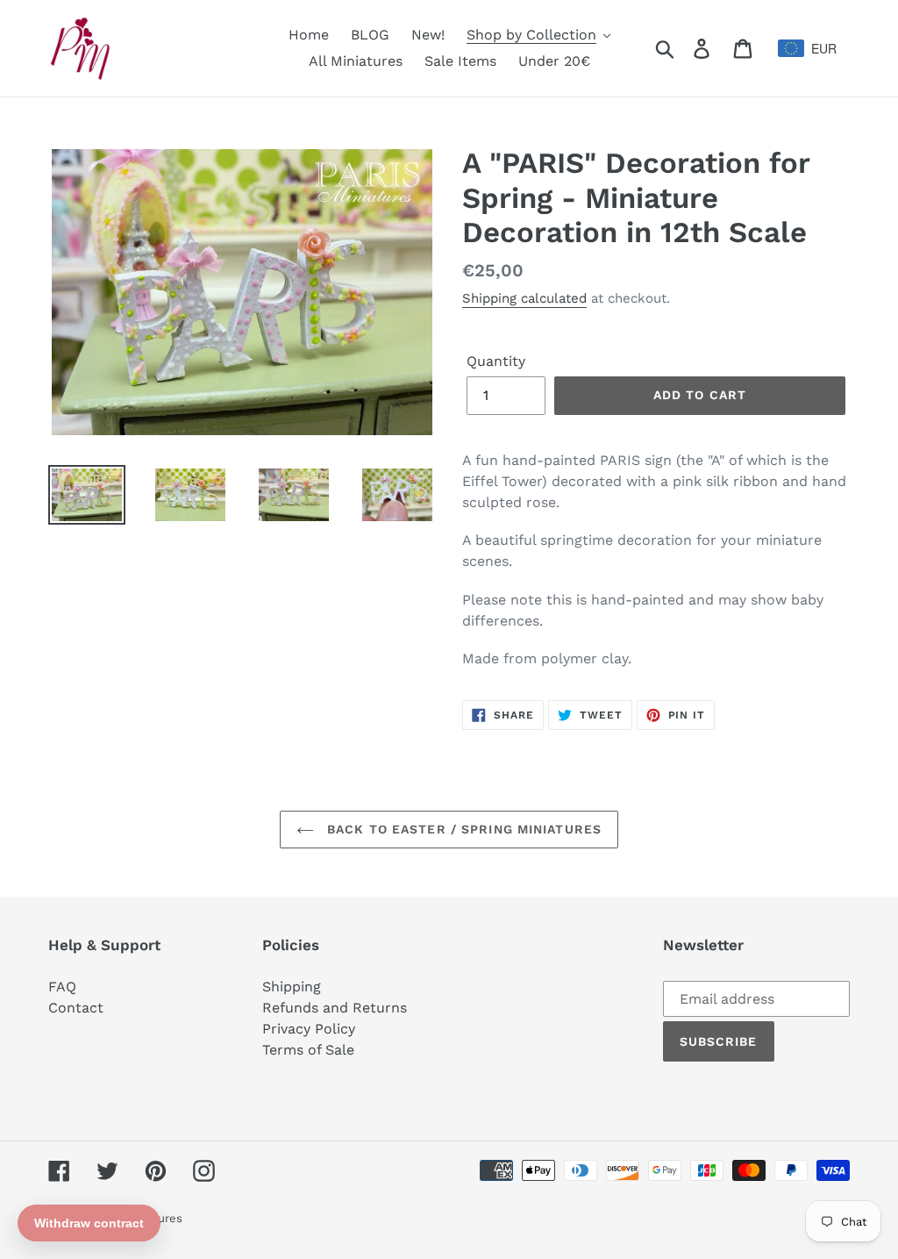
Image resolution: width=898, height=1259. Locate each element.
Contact (75, 1007)
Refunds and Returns (334, 1007)
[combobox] (814, 48)
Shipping (291, 986)
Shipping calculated (524, 298)
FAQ (62, 986)
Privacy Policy (308, 1028)
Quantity (496, 361)
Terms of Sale (308, 1049)
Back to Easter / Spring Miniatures (462, 829)
